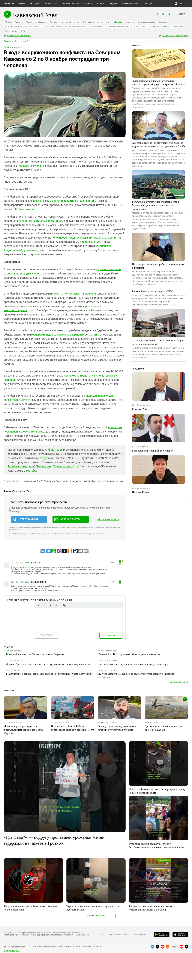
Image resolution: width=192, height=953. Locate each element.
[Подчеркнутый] (50, 605)
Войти (182, 14)
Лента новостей (21, 41)
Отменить (111, 635)
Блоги (100, 3)
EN (187, 3)
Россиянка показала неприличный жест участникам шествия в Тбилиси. (152, 907)
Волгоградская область (92, 22)
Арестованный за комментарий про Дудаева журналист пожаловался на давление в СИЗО (158, 144)
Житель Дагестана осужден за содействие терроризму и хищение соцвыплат (136, 675)
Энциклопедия (71, 3)
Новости (9, 3)
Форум (88, 3)
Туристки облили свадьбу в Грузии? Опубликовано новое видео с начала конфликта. (157, 845)
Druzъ (27, 563)
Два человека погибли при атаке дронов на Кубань (164, 727)
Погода (148, 3)
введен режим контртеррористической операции (64, 200)
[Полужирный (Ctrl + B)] (38, 605)
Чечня (164, 26)
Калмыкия (163, 22)
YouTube (31, 470)
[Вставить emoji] (64, 605)
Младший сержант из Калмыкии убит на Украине (35, 654)
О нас (101, 934)
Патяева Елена (140, 492)
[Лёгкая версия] (176, 3)
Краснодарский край (34, 26)
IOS (59, 449)
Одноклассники (63, 466)
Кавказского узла (29, 165)
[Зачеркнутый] (56, 605)
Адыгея (29, 22)
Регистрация (47, 635)
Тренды (34, 3)
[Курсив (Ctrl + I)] (44, 605)
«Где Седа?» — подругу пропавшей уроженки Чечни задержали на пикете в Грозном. (54, 840)
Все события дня (179, 682)
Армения (53, 22)
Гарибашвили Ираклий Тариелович (152, 450)
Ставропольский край (150, 26)
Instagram (28, 466)
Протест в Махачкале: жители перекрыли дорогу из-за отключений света (157, 790)
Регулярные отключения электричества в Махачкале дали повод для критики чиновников (155, 205)
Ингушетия (129, 22)
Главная (7, 41)
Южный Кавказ (11, 31)
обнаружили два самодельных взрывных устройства (65, 334)
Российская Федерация (74, 26)
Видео (113, 3)
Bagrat (27, 582)
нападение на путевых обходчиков (40, 220)
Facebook (13, 466)
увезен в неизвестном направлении (74, 293)
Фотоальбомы (130, 3)
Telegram (44, 458)
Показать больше (96, 915)
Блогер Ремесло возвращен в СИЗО (152, 291)
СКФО (135, 26)
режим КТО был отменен (19, 209)
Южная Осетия (177, 26)
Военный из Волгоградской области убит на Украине (129, 654)
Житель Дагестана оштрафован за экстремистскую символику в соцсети (48, 664)
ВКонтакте (44, 466)
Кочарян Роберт (141, 409)
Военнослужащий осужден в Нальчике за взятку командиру (133, 664)
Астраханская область (70, 22)
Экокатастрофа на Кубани (175, 35)
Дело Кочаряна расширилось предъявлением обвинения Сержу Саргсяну (23, 729)
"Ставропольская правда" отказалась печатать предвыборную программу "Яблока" (158, 82)
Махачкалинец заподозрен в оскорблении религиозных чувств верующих (49, 673)
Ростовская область (96, 26)
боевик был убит (92, 241)
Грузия (108, 22)
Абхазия (8, 22)
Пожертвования (139, 934)
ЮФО (23, 31)
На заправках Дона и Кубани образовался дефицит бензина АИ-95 (72, 727)
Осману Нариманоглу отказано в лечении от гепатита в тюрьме (117, 727)
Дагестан (118, 22)
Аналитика (50, 3)
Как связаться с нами (118, 934)
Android (49, 449)
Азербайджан (40, 22)
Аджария (18, 22)
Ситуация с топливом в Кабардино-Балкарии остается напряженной (158, 342)
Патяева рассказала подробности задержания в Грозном (158, 265)
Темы (22, 3)
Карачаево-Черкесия (13, 26)
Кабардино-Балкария (146, 22)
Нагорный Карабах (54, 26)
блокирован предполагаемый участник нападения (85, 237)
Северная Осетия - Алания (118, 26)
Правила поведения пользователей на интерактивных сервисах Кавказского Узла (67, 946)
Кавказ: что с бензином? (19, 35)
